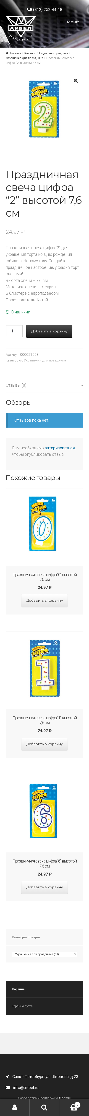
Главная (15, 53)
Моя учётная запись (15, 1107)
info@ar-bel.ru (26, 1087)
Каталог (30, 53)
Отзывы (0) (16, 385)
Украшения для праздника (24, 58)
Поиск (44, 1107)
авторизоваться (60, 448)
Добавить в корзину (49, 331)
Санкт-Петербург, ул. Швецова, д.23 (45, 1076)
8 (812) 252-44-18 (46, 9)
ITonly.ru (65, 1098)
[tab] (44, 385)
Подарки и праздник (53, 53)
